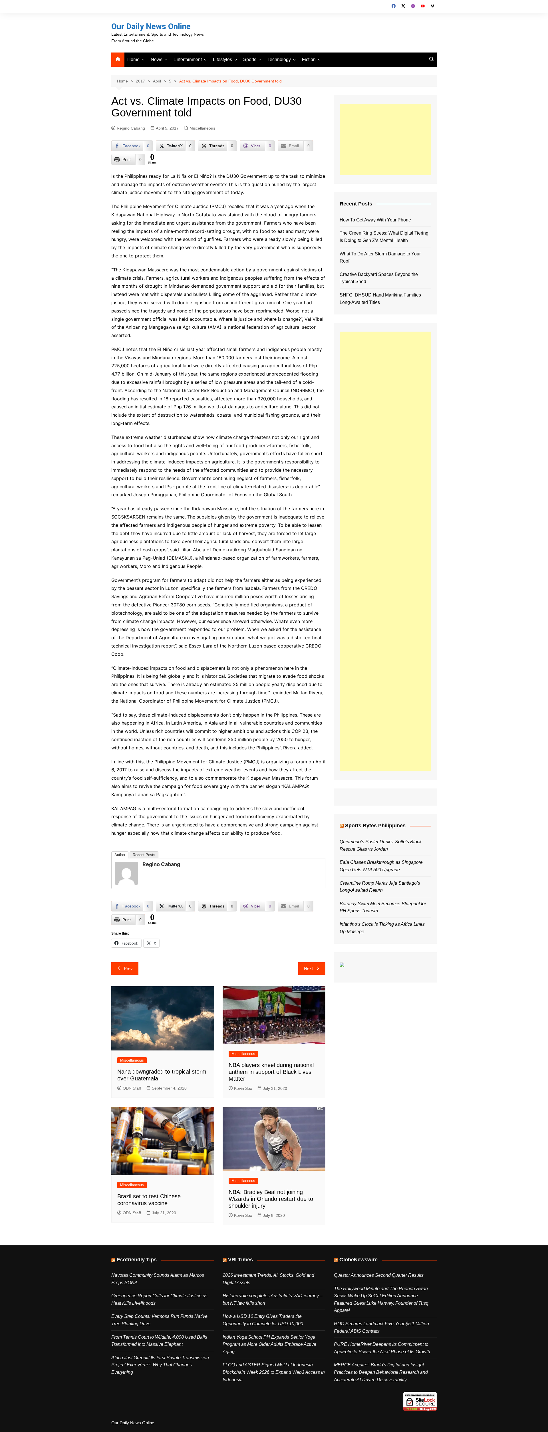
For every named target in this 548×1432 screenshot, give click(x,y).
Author (119, 855)
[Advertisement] (385, 139)
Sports (249, 59)
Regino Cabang (131, 128)
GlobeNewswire (358, 1259)
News (156, 59)
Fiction (309, 59)
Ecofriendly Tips (137, 1259)
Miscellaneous (202, 128)
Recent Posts (144, 855)
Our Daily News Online (151, 26)
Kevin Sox (243, 1088)
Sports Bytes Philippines (375, 825)
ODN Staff (132, 1088)
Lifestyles (222, 59)
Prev (128, 968)
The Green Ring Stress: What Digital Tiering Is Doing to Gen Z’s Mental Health (384, 237)
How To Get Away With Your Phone (375, 219)
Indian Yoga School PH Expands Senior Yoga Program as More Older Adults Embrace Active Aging (269, 1344)
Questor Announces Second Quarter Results (379, 1275)
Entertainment (188, 59)
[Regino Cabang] (126, 873)
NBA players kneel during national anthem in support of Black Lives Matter (271, 1072)
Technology (279, 59)
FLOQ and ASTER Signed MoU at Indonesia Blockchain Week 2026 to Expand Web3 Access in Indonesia (274, 1372)
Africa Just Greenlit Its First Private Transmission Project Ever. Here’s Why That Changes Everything (160, 1365)
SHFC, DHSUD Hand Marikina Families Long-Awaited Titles (380, 299)
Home (133, 59)
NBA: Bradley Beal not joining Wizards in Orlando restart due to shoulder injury (271, 1199)
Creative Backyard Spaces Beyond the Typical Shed (379, 278)
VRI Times (240, 1259)
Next (308, 968)
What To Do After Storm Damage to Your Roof (380, 257)
